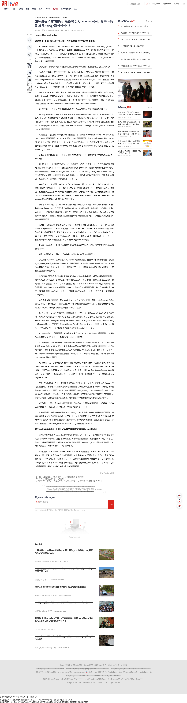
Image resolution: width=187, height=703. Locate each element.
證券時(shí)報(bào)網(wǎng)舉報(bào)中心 (137, 672)
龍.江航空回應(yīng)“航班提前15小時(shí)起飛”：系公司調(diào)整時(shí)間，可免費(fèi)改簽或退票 (136, 26)
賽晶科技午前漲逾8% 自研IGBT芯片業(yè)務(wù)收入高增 (136, 53)
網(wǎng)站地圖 (113, 665)
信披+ (41, 8)
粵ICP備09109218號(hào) (55, 668)
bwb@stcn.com (79, 672)
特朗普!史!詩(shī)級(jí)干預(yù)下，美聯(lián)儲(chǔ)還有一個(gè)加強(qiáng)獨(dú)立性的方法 (65, 619)
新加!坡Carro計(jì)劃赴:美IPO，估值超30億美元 (136, 59)
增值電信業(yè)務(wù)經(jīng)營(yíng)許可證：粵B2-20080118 (87, 668)
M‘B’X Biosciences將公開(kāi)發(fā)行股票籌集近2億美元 (60, 586)
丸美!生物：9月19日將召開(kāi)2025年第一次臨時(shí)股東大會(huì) (136, 33)
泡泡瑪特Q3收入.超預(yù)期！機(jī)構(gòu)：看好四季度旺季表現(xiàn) (129, 124)
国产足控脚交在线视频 (61, 702)
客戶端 (176, 4)
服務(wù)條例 (77, 665)
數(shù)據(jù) (66, 8)
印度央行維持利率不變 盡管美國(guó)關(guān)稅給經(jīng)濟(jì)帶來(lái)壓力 (65, 638)
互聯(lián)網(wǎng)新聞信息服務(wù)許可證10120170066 (131, 668)
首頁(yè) (6, 8)
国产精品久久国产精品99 (26, 702)
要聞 (21, 8)
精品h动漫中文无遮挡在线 (44, 702)
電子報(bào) (167, 4)
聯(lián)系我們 (88, 665)
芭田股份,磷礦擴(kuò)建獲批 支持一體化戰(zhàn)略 (129, 152)
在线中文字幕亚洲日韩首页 (79, 702)
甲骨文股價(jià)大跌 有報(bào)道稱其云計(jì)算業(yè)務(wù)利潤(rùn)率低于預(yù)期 (65, 570)
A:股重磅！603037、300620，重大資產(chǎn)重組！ (136, 66)
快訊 (14, 8)
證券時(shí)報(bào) (54, 17)
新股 (34, 8)
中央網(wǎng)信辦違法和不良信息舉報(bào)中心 (104, 672)
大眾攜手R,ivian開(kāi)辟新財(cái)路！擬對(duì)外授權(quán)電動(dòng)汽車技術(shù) (64, 551)
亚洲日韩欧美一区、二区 (8, 702)
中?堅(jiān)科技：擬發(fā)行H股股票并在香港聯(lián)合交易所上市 (64, 602)
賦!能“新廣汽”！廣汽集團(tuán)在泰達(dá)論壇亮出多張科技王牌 (129, 113)
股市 (27, 8)
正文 (67, 17)
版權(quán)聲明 (100, 665)
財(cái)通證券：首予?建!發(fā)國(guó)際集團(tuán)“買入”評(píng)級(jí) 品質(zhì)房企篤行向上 (136, 39)
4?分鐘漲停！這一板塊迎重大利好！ (134, 46)
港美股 (55, 8)
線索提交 (124, 665)
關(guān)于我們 (65, 665)
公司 (48, 8)
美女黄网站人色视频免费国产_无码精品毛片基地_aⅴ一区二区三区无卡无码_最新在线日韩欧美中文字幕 (36, 700)
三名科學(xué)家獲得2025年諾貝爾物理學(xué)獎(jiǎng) (136, 72)
